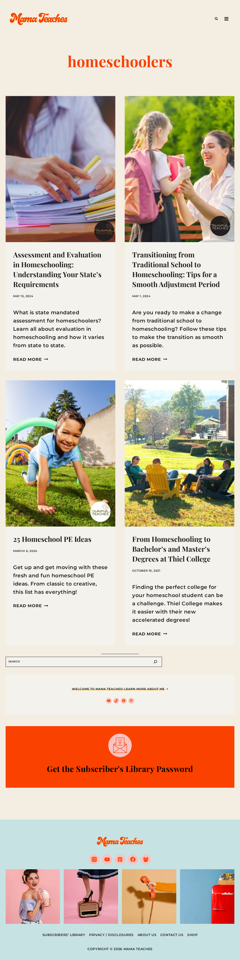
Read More (30, 359)
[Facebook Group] (146, 859)
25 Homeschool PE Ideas (52, 539)
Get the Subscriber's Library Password (120, 768)
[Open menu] (226, 18)
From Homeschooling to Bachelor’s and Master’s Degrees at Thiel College (171, 548)
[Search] (155, 662)
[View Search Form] (216, 19)
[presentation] (60, 169)
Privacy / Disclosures (111, 935)
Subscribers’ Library (63, 935)
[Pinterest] (120, 859)
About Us (147, 935)
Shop (192, 935)
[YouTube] (107, 859)
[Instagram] (94, 859)
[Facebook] (133, 859)
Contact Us (172, 935)
